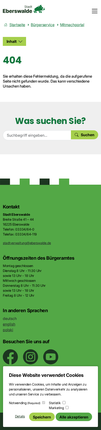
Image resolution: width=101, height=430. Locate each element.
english (9, 324)
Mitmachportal (72, 24)
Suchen (87, 134)
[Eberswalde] (24, 9)
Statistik (55, 403)
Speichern (42, 417)
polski (8, 329)
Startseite (17, 24)
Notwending (24, 403)
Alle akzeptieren (73, 417)
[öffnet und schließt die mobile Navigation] (93, 11)
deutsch (10, 318)
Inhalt (12, 41)
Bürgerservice (42, 24)
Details (20, 416)
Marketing (56, 408)
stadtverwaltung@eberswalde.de (27, 243)
